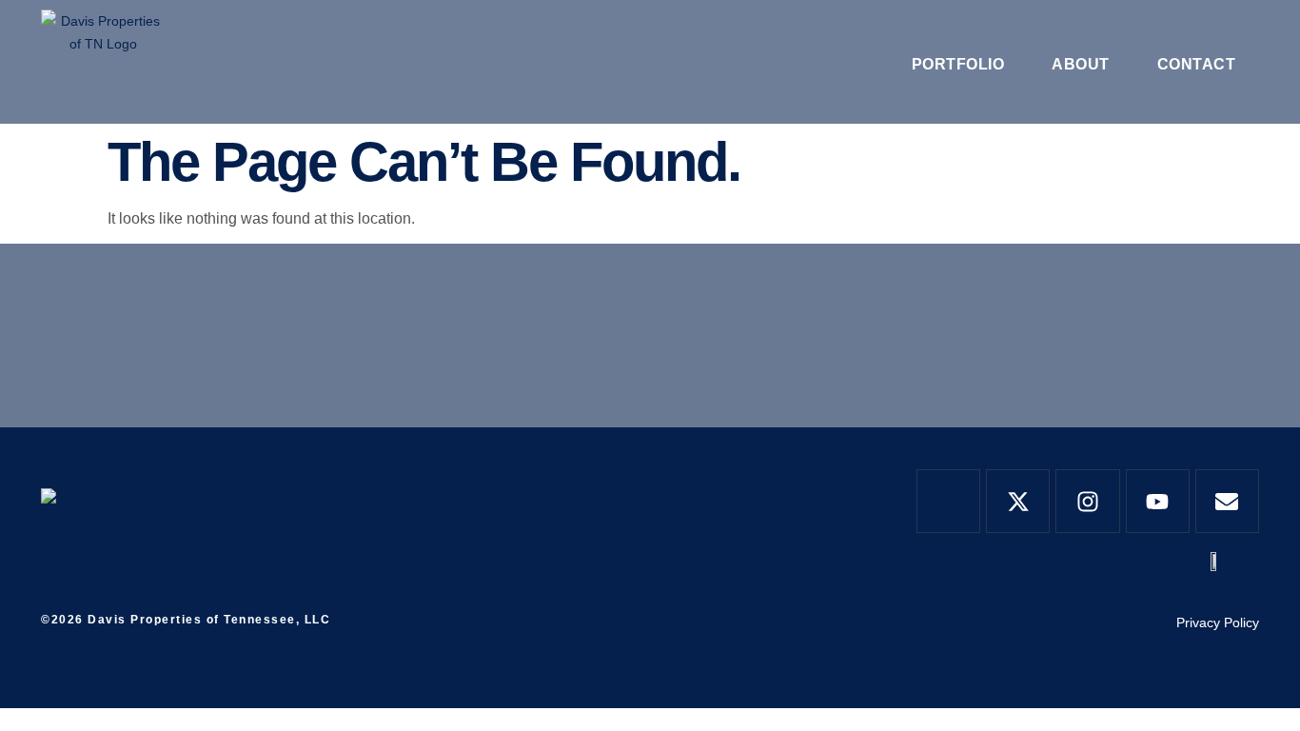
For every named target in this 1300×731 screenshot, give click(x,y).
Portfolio (958, 64)
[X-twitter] (1018, 501)
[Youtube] (1158, 501)
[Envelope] (1227, 501)
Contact (1196, 64)
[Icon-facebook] (948, 501)
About (1081, 64)
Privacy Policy (1217, 622)
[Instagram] (1087, 501)
